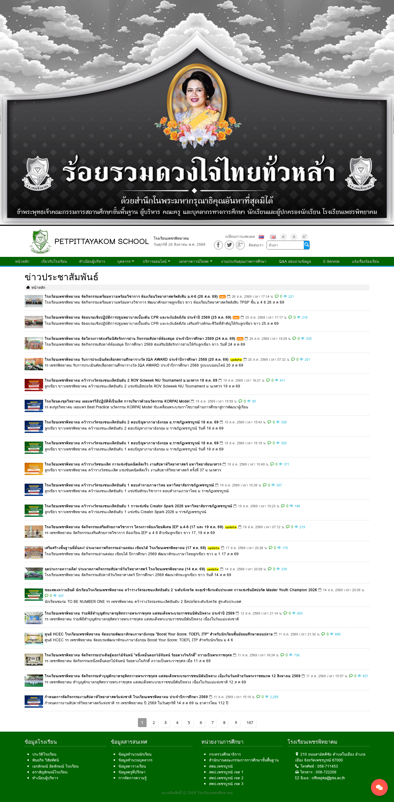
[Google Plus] (240, 245)
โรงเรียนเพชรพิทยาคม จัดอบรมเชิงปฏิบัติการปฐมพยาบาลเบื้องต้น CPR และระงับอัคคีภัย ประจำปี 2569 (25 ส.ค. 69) (138, 317)
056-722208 (326, 772)
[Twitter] (229, 245)
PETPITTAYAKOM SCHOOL (101, 241)
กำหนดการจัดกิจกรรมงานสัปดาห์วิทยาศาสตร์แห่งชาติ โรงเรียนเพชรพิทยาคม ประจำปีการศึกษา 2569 (126, 697)
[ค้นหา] (306, 245)
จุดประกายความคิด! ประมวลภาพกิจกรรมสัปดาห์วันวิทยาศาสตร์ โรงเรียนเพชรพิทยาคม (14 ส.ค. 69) (125, 569)
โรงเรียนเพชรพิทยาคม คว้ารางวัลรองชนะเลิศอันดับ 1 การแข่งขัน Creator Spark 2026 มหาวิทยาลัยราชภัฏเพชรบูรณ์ (138, 506)
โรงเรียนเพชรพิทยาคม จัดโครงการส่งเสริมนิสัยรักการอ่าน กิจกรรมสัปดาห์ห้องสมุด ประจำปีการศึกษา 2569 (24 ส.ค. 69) (140, 338)
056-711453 (327, 766)
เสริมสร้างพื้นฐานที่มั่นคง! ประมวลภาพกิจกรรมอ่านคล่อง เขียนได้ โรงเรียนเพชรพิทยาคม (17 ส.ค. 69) (125, 548)
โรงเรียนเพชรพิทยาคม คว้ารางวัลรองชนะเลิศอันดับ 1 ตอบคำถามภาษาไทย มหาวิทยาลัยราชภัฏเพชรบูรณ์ (129, 485)
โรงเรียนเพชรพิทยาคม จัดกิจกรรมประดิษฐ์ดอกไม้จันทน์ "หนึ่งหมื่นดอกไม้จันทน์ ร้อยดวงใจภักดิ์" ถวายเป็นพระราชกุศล (138, 655)
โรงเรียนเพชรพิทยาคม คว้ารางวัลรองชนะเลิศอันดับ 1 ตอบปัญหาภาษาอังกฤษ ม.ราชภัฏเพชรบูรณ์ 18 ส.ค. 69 (132, 443)
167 (250, 722)
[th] (261, 237)
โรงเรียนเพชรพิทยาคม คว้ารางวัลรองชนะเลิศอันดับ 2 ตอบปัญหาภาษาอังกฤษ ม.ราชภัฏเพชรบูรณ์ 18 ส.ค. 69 (132, 422)
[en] (273, 237)
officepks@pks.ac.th (328, 778)
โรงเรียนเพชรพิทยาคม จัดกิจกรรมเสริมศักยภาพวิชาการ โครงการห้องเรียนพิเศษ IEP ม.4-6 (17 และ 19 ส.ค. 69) (134, 527)
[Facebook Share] (218, 245)
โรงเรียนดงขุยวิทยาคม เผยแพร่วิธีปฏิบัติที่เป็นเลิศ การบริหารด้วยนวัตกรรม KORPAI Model (117, 401)
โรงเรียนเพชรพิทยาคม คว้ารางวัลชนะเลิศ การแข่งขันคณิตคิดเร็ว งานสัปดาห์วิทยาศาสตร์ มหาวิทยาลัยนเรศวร (133, 464)
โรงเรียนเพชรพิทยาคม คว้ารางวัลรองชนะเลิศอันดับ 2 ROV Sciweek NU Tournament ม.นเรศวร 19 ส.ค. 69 (131, 380)
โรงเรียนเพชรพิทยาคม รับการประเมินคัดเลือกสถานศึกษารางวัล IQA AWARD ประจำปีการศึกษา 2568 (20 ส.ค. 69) (136, 359)
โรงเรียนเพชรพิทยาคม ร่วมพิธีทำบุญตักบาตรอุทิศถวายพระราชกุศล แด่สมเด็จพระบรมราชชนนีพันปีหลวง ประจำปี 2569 (140, 613)
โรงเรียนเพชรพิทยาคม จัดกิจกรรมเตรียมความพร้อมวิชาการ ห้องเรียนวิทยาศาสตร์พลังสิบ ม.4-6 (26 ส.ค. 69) (131, 296)
